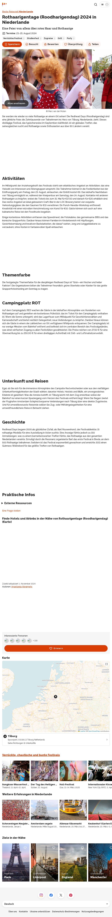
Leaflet (82, 731)
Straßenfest (33, 38)
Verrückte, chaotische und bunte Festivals (31, 755)
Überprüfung (75, 44)
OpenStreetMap (94, 731)
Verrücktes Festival (12, 38)
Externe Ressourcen (18, 503)
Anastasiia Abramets (21, 586)
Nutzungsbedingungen (93, 911)
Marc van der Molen (57, 111)
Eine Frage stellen (11, 510)
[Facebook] (51, 895)
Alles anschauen (16, 103)
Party (69, 38)
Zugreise (48, 38)
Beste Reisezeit (17, 11)
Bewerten (53, 44)
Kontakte (23, 911)
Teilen (95, 44)
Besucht (33, 44)
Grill (60, 38)
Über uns (12, 911)
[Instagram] (41, 895)
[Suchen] (95, 4)
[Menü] (105, 4)
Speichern (14, 44)
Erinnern (58, 648)
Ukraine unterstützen (40, 911)
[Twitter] (61, 895)
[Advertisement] (56, 149)
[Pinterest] (70, 895)
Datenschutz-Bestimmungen (65, 911)
